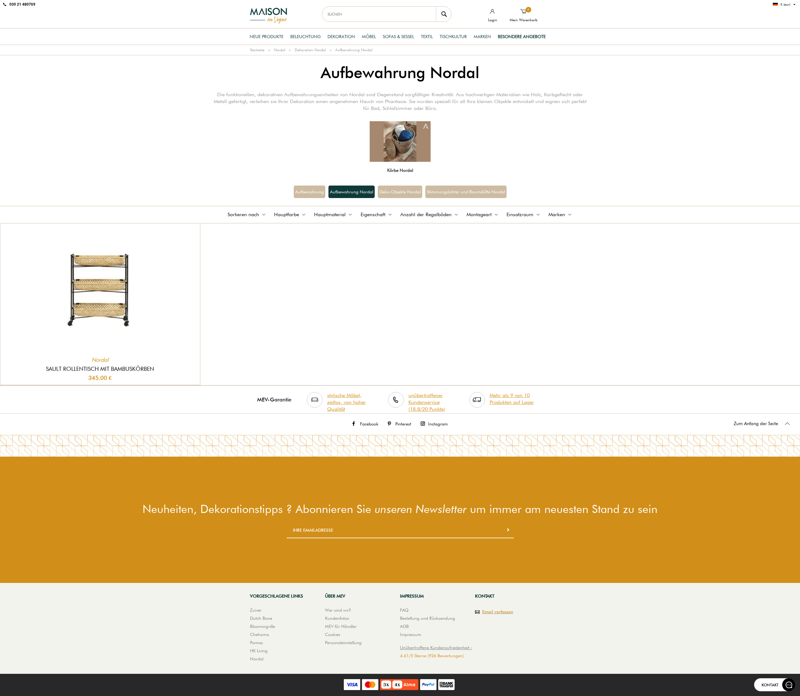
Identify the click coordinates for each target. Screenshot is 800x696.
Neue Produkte (266, 36)
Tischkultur (453, 36)
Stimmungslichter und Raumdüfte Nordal (466, 191)
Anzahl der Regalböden (426, 214)
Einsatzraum (520, 214)
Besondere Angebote (522, 36)
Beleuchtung (305, 36)
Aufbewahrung (309, 191)
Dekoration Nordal (310, 49)
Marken (482, 36)
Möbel (369, 36)
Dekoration (341, 36)
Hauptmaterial (330, 214)
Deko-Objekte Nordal (400, 191)
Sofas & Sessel (398, 36)
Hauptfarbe (286, 214)
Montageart (479, 214)
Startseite (257, 49)
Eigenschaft (373, 214)
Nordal (279, 49)
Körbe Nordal (400, 170)
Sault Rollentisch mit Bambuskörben (100, 368)
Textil (427, 36)
